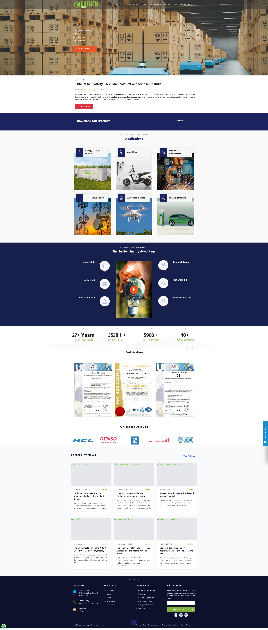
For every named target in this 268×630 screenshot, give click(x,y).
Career (175, 4)
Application (147, 4)
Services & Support (162, 4)
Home (118, 4)
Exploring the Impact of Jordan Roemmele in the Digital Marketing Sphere (90, 496)
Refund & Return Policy (170, 625)
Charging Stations (177, 198)
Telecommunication (94, 198)
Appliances (111, 601)
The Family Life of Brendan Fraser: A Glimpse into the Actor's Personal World (133, 551)
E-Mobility (132, 152)
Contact (191, 4)
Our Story (127, 4)
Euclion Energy (84, 625)
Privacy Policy (141, 625)
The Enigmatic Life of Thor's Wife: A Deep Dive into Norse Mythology (90, 549)
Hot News (104, 489)
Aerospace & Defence (137, 198)
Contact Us (111, 605)
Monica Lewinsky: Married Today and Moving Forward (177, 495)
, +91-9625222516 (95, 603)
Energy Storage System (92, 152)
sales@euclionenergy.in (87, 611)
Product (136, 4)
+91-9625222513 (84, 603)
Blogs (109, 594)
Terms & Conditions (188, 625)
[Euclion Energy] (86, 4)
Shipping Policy (153, 625)
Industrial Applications (175, 152)
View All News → (190, 456)
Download (179, 120)
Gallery (183, 4)
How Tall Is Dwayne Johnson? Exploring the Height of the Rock (132, 495)
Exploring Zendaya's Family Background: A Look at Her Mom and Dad (176, 551)
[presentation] (186, 348)
